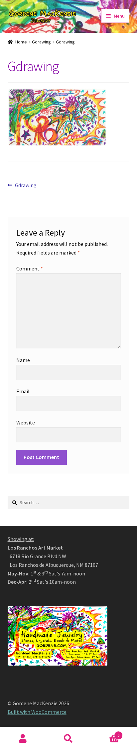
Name (23, 360)
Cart (105, 733)
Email (23, 391)
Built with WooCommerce (37, 712)
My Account (23, 738)
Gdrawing (41, 42)
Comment (29, 268)
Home (21, 42)
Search (68, 738)
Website (25, 422)
